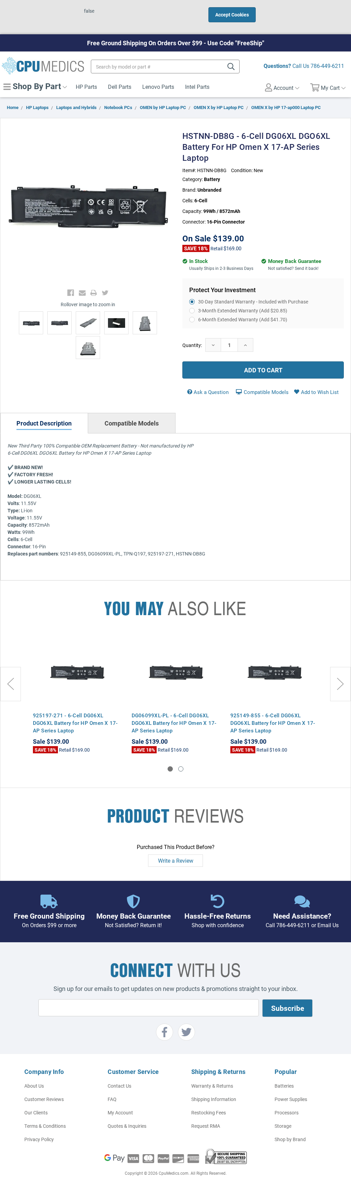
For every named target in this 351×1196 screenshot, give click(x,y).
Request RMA (205, 1126)
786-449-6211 (327, 65)
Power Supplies (291, 1099)
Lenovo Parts (158, 86)
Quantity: (192, 345)
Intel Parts (197, 86)
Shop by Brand (290, 1139)
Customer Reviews (44, 1099)
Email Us (328, 925)
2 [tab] (180, 769)
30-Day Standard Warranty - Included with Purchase (253, 301)
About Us (34, 1086)
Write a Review (175, 860)
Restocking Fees (208, 1112)
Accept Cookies (232, 14)
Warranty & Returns (212, 1086)
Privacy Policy (39, 1139)
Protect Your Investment (222, 290)
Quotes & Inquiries (127, 1126)
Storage (283, 1126)
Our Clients (36, 1112)
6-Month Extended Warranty (242, 319)
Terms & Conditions (45, 1126)
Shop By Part (36, 86)
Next (340, 684)
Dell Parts (119, 86)
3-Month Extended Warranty (242, 310)
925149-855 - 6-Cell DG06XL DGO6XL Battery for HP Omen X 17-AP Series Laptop (272, 723)
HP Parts (86, 86)
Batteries (284, 1086)
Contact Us (119, 1086)
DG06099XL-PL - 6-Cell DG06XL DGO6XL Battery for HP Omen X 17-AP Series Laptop (174, 723)
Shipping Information (213, 1099)
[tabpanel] (77, 694)
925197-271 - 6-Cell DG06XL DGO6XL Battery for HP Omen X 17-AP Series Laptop (75, 723)
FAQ (112, 1099)
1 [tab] (170, 769)
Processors (287, 1112)
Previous (10, 684)
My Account (120, 1112)
